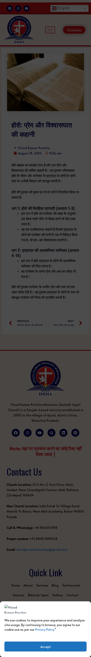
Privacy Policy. (45, 629)
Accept (45, 646)
